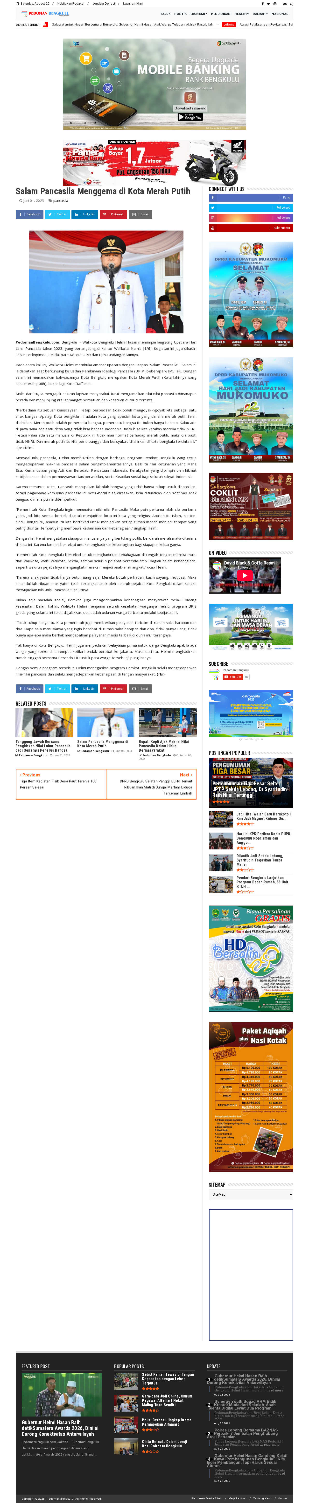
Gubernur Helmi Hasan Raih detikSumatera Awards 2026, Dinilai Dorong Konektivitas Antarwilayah (60, 1428)
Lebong (142, 24)
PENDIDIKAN (221, 14)
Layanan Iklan (133, 3)
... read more (273, 1390)
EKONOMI (197, 14)
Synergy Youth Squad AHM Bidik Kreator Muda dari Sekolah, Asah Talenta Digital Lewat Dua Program (241, 1404)
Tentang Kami (262, 1498)
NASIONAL (280, 14)
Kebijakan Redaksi (70, 3)
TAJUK (165, 14)
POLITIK (180, 14)
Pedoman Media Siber (207, 1498)
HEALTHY (241, 14)
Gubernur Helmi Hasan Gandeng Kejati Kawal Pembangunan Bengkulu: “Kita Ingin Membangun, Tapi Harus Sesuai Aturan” (247, 1461)
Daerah (283, 24)
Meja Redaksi (237, 1498)
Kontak (282, 1498)
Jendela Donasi (103, 3)
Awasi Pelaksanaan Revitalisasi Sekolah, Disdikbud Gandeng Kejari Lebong (210, 24)
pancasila (60, 200)
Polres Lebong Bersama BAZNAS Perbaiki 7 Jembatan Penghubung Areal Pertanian (242, 1433)
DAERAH (259, 14)
